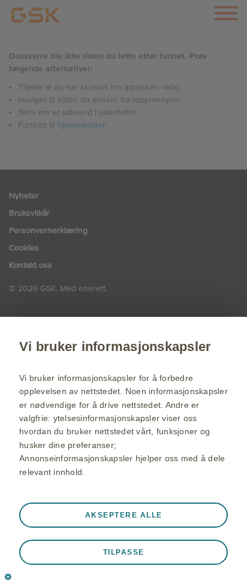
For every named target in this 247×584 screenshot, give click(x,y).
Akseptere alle (123, 515)
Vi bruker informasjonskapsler (115, 346)
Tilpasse (123, 552)
